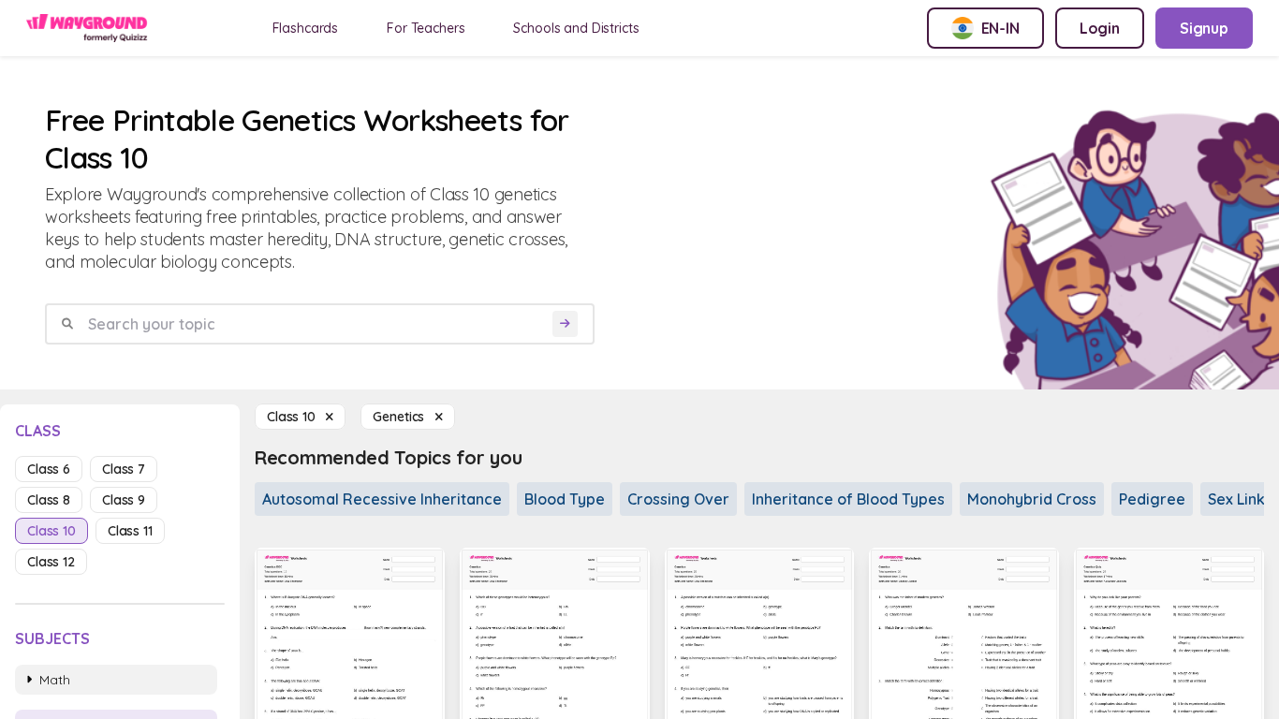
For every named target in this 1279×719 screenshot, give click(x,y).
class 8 (48, 500)
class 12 (51, 561)
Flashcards (305, 28)
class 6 (48, 469)
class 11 (130, 530)
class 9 (123, 500)
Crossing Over (678, 499)
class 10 (51, 530)
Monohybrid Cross (1031, 499)
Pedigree (1152, 499)
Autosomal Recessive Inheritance (382, 499)
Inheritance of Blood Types (848, 499)
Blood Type (564, 499)
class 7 (123, 469)
